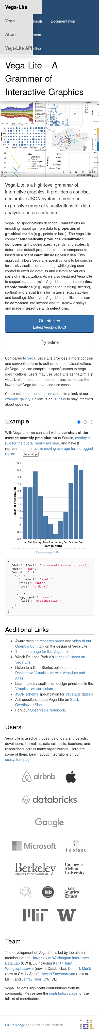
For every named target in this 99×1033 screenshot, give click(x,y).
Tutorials (36, 21)
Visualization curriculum (34, 688)
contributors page (63, 993)
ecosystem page (18, 759)
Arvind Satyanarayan (58, 973)
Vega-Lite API (18, 48)
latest (87, 694)
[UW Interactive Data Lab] (87, 1025)
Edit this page (15, 1025)
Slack (39, 704)
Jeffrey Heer (31, 979)
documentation (40, 393)
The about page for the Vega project (44, 651)
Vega (10, 20)
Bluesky (60, 398)
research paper (52, 640)
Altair (10, 34)
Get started (49, 323)
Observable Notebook (47, 710)
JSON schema (26, 694)
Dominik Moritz (80, 968)
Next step (30, 454)
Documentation (63, 21)
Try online (50, 342)
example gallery (17, 398)
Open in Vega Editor (48, 552)
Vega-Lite (16, 6)
